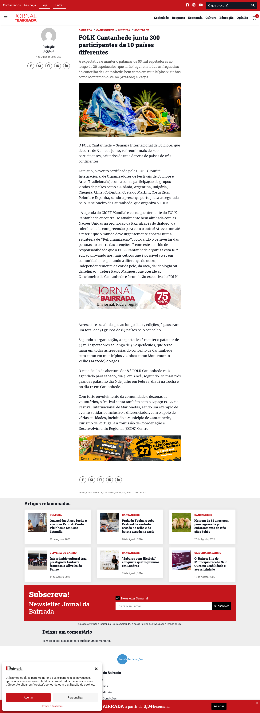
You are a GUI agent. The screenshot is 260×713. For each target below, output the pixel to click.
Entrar (59, 5)
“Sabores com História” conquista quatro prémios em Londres (140, 562)
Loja (44, 5)
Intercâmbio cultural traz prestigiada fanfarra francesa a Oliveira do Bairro (68, 563)
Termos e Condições (52, 706)
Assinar (219, 706)
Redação (49, 47)
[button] (96, 668)
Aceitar (28, 697)
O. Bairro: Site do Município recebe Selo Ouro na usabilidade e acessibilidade (210, 563)
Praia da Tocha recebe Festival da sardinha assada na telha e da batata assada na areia (138, 526)
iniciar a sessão (63, 641)
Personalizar (76, 697)
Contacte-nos (12, 5)
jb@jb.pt (49, 51)
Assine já (30, 5)
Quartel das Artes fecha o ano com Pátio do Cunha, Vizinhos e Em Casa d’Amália (68, 526)
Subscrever (221, 606)
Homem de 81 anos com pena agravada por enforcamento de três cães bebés (211, 526)
